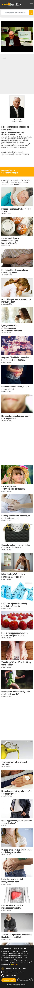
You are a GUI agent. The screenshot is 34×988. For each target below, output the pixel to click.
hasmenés (11, 182)
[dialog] (17, 966)
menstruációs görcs (7, 184)
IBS (22, 180)
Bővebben (14, 964)
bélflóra (10, 152)
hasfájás (4, 182)
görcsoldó (25, 182)
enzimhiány (17, 184)
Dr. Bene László (18, 154)
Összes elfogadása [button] (9, 980)
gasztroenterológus (7, 154)
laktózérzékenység (18, 152)
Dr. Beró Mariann (15, 180)
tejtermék (26, 154)
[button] (17, 985)
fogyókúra (27, 180)
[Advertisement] (17, 76)
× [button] (32, 947)
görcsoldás (18, 182)
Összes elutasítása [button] (25, 980)
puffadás (3, 152)
